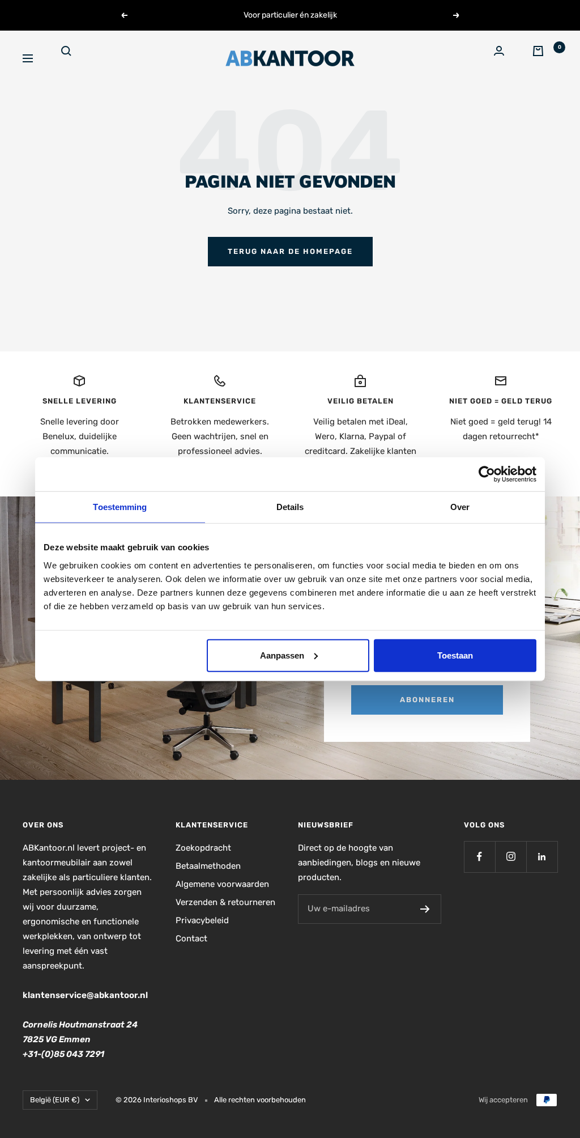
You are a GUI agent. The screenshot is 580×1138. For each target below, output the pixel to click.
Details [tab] (290, 507)
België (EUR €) (54, 1099)
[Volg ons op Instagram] (510, 856)
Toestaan (455, 655)
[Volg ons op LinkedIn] (541, 856)
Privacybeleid (202, 920)
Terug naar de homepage (290, 251)
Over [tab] (460, 507)
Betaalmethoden (208, 866)
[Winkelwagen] (544, 58)
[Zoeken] (73, 58)
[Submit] (425, 909)
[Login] (506, 58)
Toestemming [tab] (120, 507)
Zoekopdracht (203, 848)
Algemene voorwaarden (222, 884)
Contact (191, 938)
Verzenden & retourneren (225, 902)
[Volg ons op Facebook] (479, 856)
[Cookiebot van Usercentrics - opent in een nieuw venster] (486, 474)
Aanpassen (282, 655)
